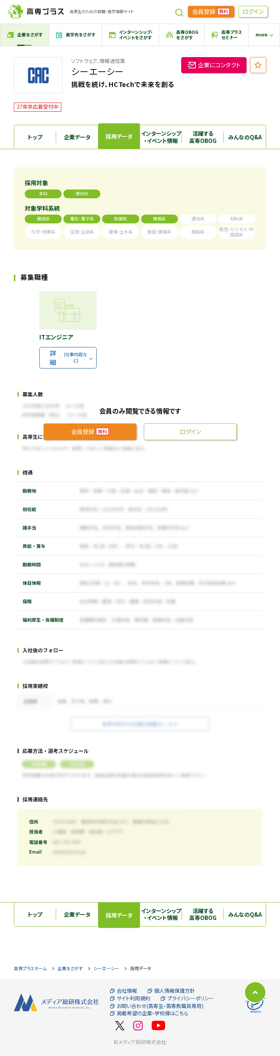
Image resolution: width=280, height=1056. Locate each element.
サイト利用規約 (133, 998)
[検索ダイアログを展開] (179, 11)
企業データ (77, 137)
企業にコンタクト (219, 64)
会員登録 (210, 11)
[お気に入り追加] (258, 65)
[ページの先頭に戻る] (255, 992)
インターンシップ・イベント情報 (161, 136)
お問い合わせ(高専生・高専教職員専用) (160, 1006)
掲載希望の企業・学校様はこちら (152, 1013)
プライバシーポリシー (190, 998)
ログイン (253, 11)
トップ (35, 137)
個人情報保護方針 (174, 990)
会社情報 (127, 990)
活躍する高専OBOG (203, 136)
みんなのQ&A (245, 137)
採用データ (119, 136)
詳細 (68, 357)
